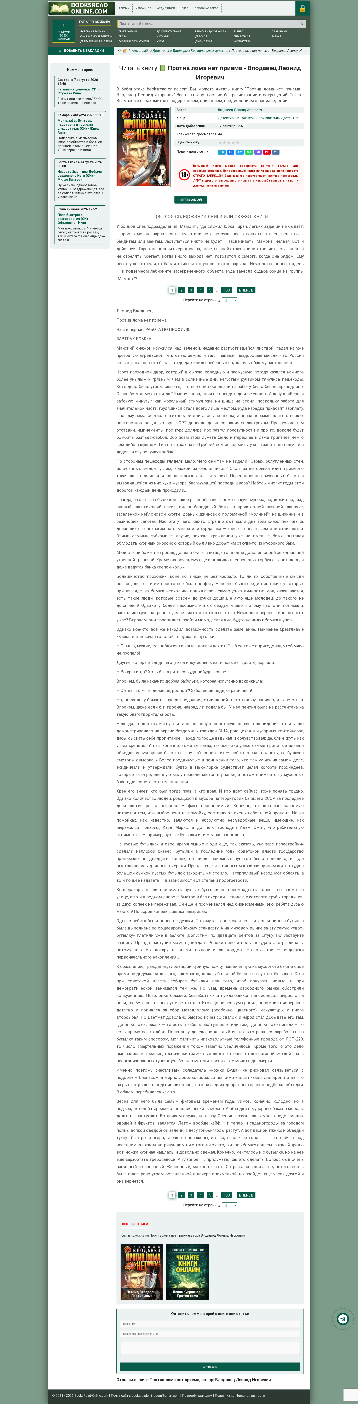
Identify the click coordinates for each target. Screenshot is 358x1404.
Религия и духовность (210, 31)
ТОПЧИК (124, 8)
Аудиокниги (166, 8)
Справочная (241, 36)
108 (227, 290)
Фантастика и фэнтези (96, 36)
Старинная (279, 31)
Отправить (210, 1366)
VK (275, 152)
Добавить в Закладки (84, 51)
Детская (201, 36)
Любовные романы (92, 31)
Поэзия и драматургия (134, 41)
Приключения (128, 31)
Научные (163, 36)
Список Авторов (206, 8)
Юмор (160, 41)
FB (230, 152)
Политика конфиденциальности (240, 1396)
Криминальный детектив (278, 118)
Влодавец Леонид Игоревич (240, 110)
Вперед (246, 290)
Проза (123, 36)
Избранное (143, 8)
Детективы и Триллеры (236, 118)
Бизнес (238, 31)
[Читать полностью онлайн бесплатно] (81, 8)
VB (258, 152)
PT (267, 152)
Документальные (169, 31)
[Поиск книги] (302, 24)
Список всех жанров (63, 35)
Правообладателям (197, 1396)
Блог (184, 8)
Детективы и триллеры (96, 41)
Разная (276, 36)
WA (249, 152)
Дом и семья (203, 41)
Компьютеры (242, 41)
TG (222, 152)
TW (240, 152)
